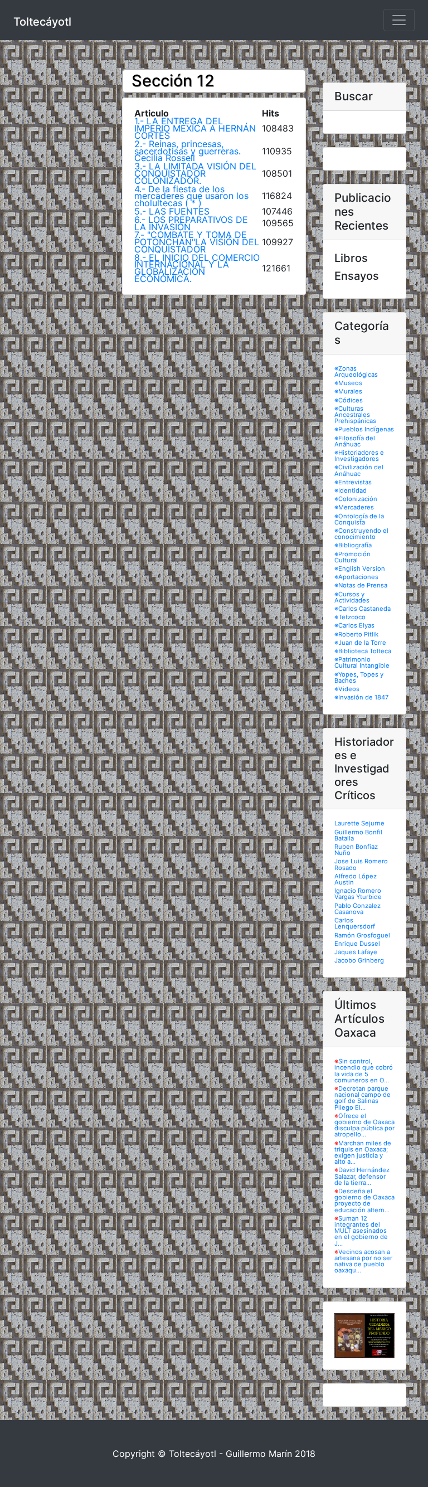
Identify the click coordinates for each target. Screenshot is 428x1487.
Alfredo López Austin (355, 879)
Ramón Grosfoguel (362, 935)
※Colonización (355, 499)
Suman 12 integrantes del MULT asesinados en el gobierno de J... (361, 1230)
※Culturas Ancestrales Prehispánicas (355, 415)
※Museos (348, 383)
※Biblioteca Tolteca (362, 651)
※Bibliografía (353, 545)
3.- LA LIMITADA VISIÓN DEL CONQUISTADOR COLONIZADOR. (195, 173)
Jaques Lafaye (355, 952)
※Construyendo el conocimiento (361, 534)
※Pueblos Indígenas (364, 429)
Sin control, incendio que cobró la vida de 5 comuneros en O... (363, 1070)
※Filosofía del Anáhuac (354, 441)
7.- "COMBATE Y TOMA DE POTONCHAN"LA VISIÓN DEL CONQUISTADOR (196, 242)
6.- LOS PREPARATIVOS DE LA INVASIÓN (191, 223)
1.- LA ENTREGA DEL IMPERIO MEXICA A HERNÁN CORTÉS (195, 128)
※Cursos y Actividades (351, 597)
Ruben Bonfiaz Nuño (356, 850)
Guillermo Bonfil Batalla (358, 835)
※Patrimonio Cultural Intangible (362, 662)
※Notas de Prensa (360, 585)
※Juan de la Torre (360, 643)
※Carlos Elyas (354, 625)
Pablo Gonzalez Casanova (357, 909)
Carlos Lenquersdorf (354, 923)
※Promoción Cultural (352, 557)
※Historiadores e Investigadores (359, 456)
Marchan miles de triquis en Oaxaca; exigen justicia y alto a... (362, 1152)
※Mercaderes (354, 507)
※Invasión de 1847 (361, 697)
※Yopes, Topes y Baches (358, 677)
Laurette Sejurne (359, 823)
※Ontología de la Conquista (359, 519)
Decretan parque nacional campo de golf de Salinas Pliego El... (362, 1098)
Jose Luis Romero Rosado (361, 864)
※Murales (348, 391)
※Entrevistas (353, 482)
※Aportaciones (356, 577)
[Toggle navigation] (399, 20)
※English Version (359, 568)
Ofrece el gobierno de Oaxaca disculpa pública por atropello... (364, 1125)
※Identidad (350, 490)
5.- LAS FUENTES (172, 211)
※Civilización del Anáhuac (358, 470)
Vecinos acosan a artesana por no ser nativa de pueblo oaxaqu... (363, 1261)
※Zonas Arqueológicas (356, 371)
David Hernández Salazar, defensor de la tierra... (362, 1176)
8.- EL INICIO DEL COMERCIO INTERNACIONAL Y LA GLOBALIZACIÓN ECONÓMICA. (197, 268)
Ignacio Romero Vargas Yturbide (358, 894)
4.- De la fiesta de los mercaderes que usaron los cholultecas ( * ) (191, 196)
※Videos (346, 689)
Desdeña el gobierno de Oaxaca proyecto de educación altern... (364, 1200)
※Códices (348, 400)
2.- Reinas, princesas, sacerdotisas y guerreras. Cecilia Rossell (187, 151)
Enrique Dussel (357, 943)
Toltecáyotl (42, 21)
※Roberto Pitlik (356, 634)
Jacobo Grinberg (359, 960)
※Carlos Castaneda (362, 609)
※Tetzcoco (350, 617)
